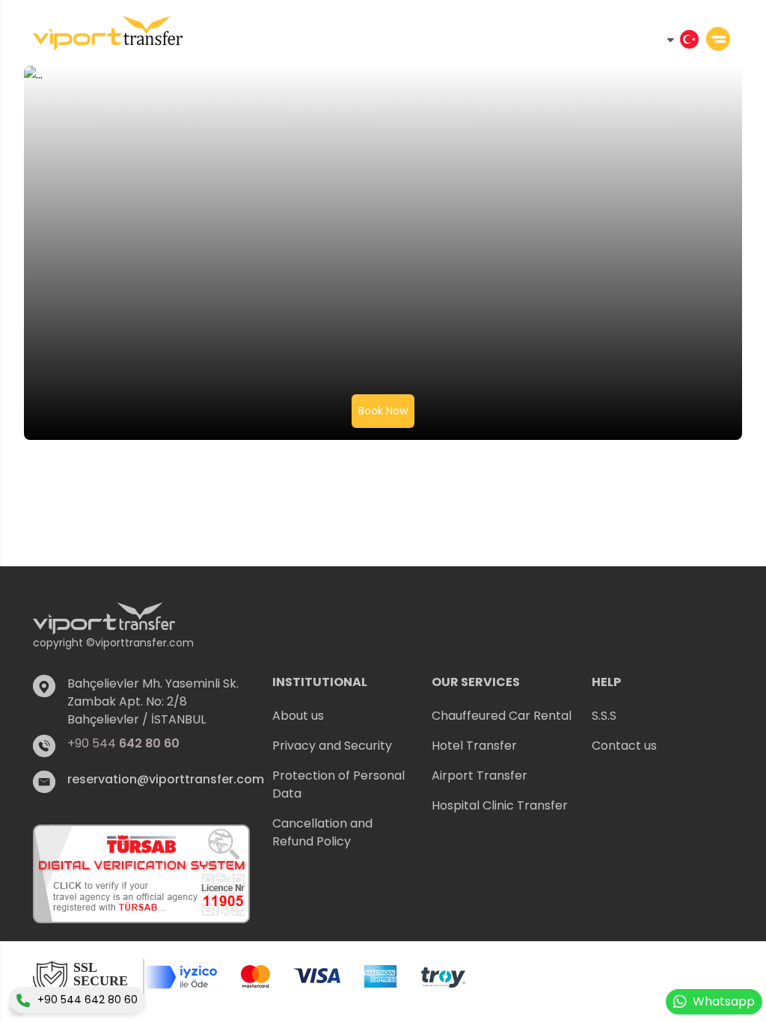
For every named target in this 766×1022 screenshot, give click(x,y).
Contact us (624, 745)
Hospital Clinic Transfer (500, 805)
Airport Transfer (479, 775)
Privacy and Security (332, 745)
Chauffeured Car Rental (502, 715)
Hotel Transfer (474, 745)
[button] (343, 682)
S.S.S (604, 715)
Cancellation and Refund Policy (322, 832)
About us (298, 715)
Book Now (383, 410)
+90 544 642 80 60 (87, 999)
